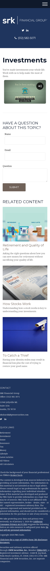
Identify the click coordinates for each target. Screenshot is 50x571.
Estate (2, 440)
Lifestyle (4, 454)
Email (8, 150)
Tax (1, 447)
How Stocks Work (17, 304)
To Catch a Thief (16, 355)
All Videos (4, 461)
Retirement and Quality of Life (23, 247)
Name (8, 134)
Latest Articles (6, 457)
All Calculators (7, 464)
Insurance (5, 443)
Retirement (5, 433)
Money (3, 450)
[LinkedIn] (27, 30)
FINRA (40, 550)
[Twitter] (23, 30)
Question (7, 166)
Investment (5, 436)
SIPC (45, 550)
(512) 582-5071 (27, 38)
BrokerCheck (16, 475)
